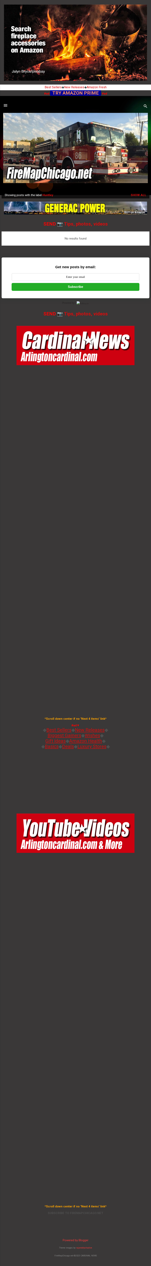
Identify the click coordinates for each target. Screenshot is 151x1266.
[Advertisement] (75, 779)
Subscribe (75, 286)
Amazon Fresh (97, 87)
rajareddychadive (84, 1248)
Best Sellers (53, 87)
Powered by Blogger (75, 1240)
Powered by (68, 302)
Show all (138, 195)
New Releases (74, 87)
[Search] (145, 107)
